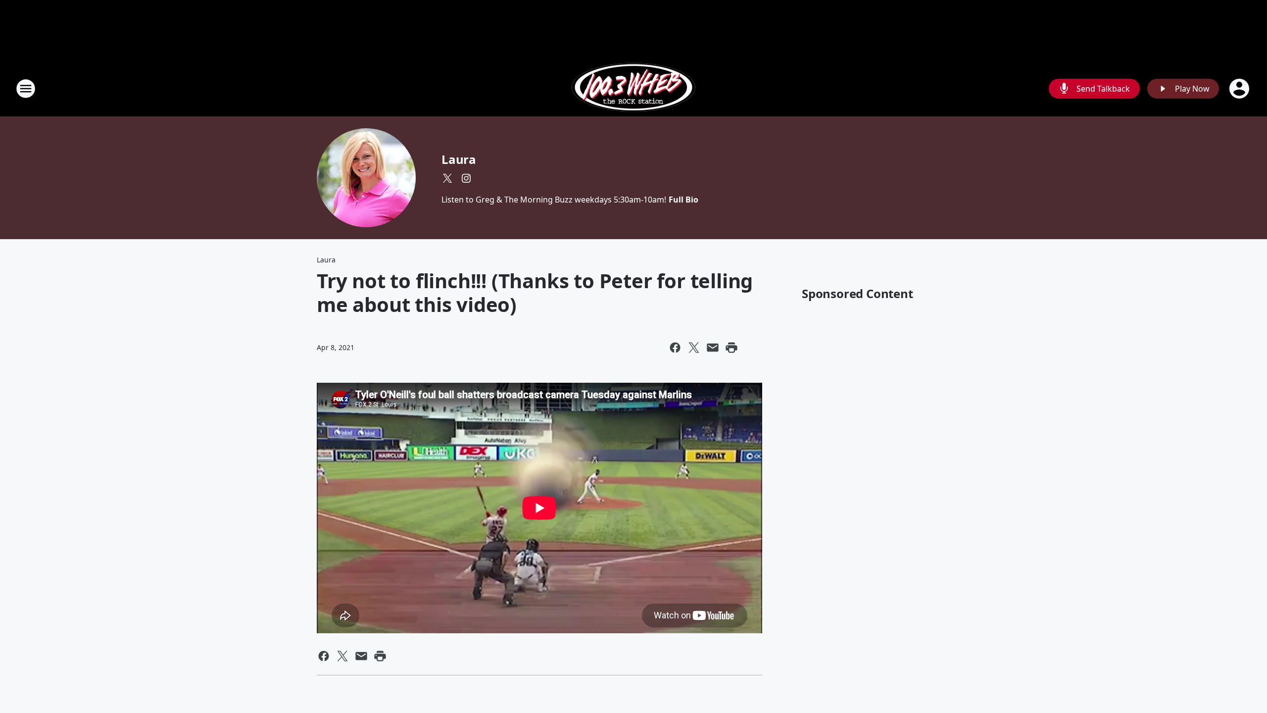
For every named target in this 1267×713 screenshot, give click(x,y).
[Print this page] (731, 348)
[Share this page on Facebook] (675, 348)
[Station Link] (633, 88)
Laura (458, 159)
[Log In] (1240, 89)
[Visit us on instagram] (466, 178)
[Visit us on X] (447, 178)
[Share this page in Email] (713, 348)
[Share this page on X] (694, 348)
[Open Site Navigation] (26, 89)
